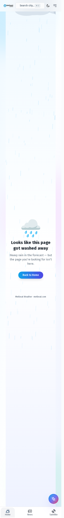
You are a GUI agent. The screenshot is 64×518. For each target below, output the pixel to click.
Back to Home (31, 275)
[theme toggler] (48, 5)
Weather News (30, 284)
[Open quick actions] (53, 499)
